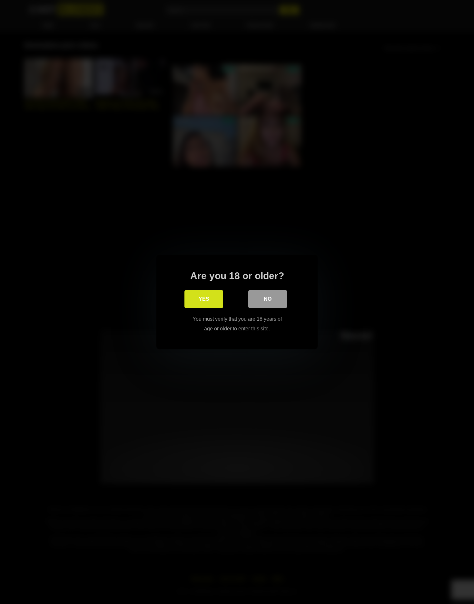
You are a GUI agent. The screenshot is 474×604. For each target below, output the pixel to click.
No (268, 299)
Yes (204, 299)
